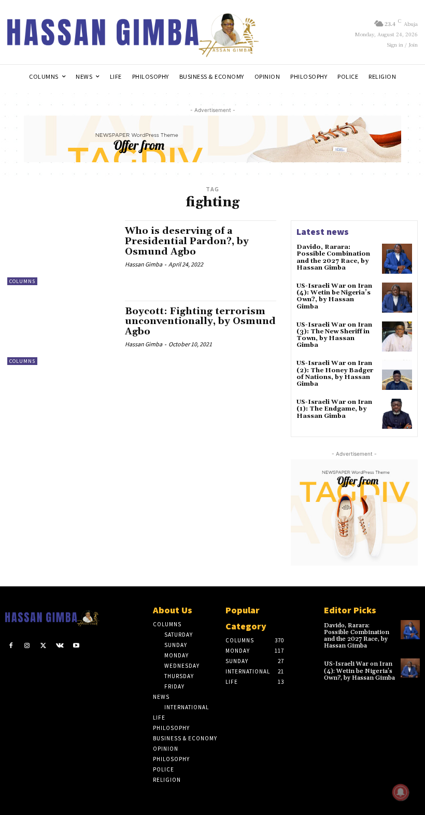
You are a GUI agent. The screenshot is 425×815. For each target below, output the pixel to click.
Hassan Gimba (143, 264)
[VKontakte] (60, 646)
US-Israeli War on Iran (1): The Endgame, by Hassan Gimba (334, 408)
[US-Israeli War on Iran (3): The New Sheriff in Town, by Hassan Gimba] (397, 336)
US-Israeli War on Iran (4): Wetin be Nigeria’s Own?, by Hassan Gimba (334, 296)
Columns (22, 281)
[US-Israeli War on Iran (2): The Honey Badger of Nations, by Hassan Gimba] (397, 375)
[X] (43, 646)
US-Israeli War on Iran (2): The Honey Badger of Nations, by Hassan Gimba (334, 373)
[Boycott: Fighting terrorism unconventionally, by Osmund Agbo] (61, 333)
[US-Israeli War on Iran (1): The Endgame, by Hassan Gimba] (397, 414)
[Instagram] (27, 646)
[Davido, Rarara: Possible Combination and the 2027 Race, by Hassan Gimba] (397, 259)
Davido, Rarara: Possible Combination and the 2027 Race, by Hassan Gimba (333, 257)
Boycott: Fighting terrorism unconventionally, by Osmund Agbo (200, 321)
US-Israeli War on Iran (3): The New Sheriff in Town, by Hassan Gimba (334, 335)
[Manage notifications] (400, 792)
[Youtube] (76, 646)
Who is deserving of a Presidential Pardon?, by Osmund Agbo (187, 241)
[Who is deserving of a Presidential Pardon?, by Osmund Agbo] (61, 252)
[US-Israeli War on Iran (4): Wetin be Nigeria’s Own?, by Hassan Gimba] (397, 298)
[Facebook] (11, 646)
